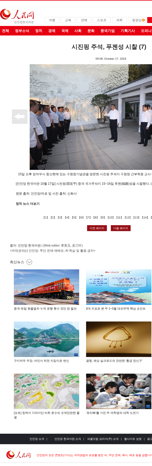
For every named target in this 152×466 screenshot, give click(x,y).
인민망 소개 (36, 438)
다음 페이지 (120, 228)
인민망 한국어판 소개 (67, 438)
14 (145, 217)
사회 (78, 31)
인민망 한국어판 (29, 245)
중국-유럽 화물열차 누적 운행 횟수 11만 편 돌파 (45, 308)
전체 (5, 31)
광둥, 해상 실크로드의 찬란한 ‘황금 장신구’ (114, 360)
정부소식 (22, 31)
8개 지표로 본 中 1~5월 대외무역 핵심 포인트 (116, 308)
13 (136, 217)
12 (127, 217)
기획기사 (128, 31)
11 (119, 217)
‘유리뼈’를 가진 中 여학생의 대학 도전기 (112, 412)
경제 (51, 31)
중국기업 (108, 31)
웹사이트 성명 (133, 438)
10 (110, 217)
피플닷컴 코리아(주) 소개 (102, 438)
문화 (91, 31)
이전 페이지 (97, 228)
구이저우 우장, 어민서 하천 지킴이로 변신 (41, 360)
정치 (38, 31)
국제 (64, 31)
